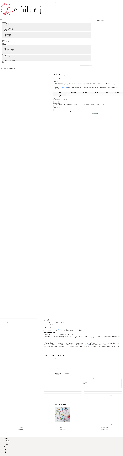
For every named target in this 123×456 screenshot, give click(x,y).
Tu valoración (95, 378)
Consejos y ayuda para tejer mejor (10, 37)
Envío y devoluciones (8, 441)
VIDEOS (3, 39)
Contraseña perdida (58, 1)
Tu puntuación (85, 382)
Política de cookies (8, 442)
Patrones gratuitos (7, 34)
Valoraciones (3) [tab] (5, 322)
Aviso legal (6, 444)
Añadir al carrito (95, 113)
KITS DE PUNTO (6, 24)
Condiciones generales (8, 443)
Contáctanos (57, 2)
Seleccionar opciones (104, 429)
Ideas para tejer (7, 36)
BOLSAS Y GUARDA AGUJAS (9, 29)
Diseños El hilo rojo (7, 35)
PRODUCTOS (4, 22)
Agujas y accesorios (86, 344)
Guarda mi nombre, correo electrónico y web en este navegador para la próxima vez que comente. (71, 395)
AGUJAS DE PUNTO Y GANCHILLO (10, 27)
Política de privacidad (8, 442)
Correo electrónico (87, 390)
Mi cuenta (57, 1)
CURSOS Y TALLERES (5, 41)
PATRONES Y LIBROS (7, 23)
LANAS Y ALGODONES (7, 25)
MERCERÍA (5, 30)
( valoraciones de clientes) (63, 75)
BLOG (3, 31)
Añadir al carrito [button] (20, 429)
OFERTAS (3, 40)
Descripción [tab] (4, 319)
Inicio (5, 33)
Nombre (45, 390)
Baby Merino (64, 87)
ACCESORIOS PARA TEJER (8, 28)
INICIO (3, 21)
